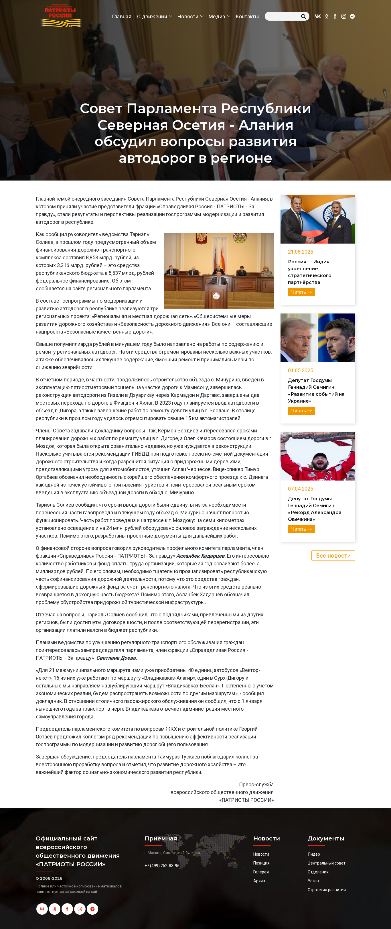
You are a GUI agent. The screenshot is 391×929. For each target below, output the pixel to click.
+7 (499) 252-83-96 (162, 865)
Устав (313, 881)
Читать (298, 292)
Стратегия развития (327, 889)
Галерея (261, 872)
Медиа (217, 16)
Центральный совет (326, 863)
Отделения (318, 872)
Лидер (314, 854)
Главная (121, 16)
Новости (187, 16)
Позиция (261, 863)
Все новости (333, 555)
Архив (259, 881)
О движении (152, 16)
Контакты (247, 16)
